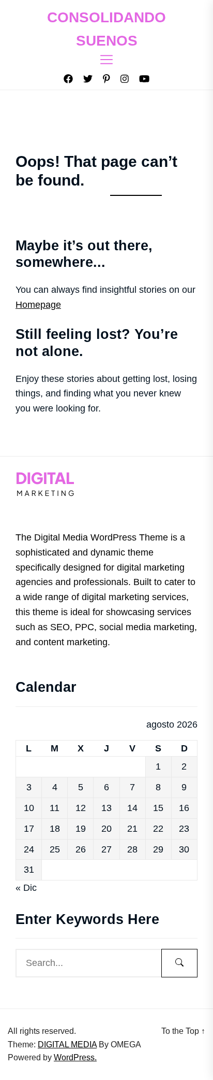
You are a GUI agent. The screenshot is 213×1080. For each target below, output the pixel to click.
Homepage (38, 305)
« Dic (26, 888)
